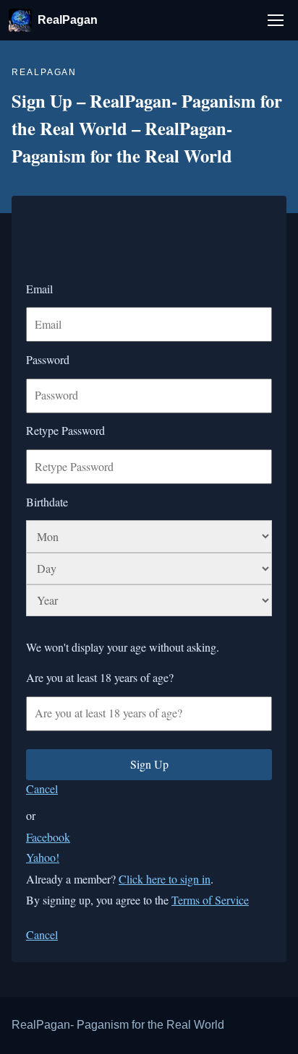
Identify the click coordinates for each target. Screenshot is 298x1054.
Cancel (42, 788)
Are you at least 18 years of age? (100, 677)
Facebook (48, 837)
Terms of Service (210, 899)
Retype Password (65, 430)
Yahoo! (42, 857)
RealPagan (68, 20)
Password (47, 359)
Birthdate (47, 501)
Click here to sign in (164, 878)
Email (39, 288)
